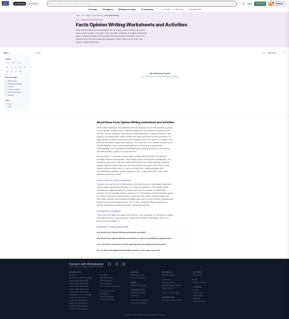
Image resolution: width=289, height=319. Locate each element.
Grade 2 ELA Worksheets (78, 300)
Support (196, 290)
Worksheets (12, 81)
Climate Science (168, 288)
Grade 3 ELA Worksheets (78, 303)
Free (10, 104)
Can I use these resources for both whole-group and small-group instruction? (131, 244)
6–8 (19, 63)
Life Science (166, 280)
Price (7, 100)
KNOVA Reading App (138, 285)
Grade (7, 59)
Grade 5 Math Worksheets (79, 292)
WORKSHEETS (75, 272)
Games (10, 87)
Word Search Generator (140, 300)
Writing (88, 15)
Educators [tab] (21, 4)
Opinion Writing (97, 15)
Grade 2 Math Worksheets (79, 283)
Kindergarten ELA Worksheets (80, 295)
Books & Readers (14, 92)
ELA (83, 15)
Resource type (11, 77)
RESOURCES (167, 272)
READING (134, 272)
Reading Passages (15, 84)
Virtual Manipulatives (138, 293)
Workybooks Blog (199, 282)
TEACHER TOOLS (138, 290)
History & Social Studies (170, 293)
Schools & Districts (199, 301)
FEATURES (197, 272)
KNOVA (134, 282)
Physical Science (168, 282)
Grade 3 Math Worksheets (79, 286)
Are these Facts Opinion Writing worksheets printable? (121, 232)
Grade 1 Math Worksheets (78, 281)
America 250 (197, 275)
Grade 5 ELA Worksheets (78, 309)
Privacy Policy (198, 295)
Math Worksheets (106, 278)
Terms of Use (198, 293)
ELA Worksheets (106, 281)
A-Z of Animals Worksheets (110, 286)
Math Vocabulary (168, 275)
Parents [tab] (34, 4)
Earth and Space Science (171, 285)
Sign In (249, 4)
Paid (9, 107)
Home (78, 15)
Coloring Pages (14, 89)
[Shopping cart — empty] (243, 3)
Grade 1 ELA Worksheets (78, 297)
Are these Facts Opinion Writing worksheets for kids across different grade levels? (134, 238)
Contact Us (197, 298)
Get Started (260, 3)
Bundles (11, 95)
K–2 (8, 63)
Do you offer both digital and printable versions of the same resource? (128, 250)
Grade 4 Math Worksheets (79, 289)
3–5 (13, 63)
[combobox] (141, 3)
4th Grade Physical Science (172, 300)
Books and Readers (107, 299)
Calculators (135, 295)
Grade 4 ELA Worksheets (78, 306)
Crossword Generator (139, 303)
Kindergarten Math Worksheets (80, 278)
